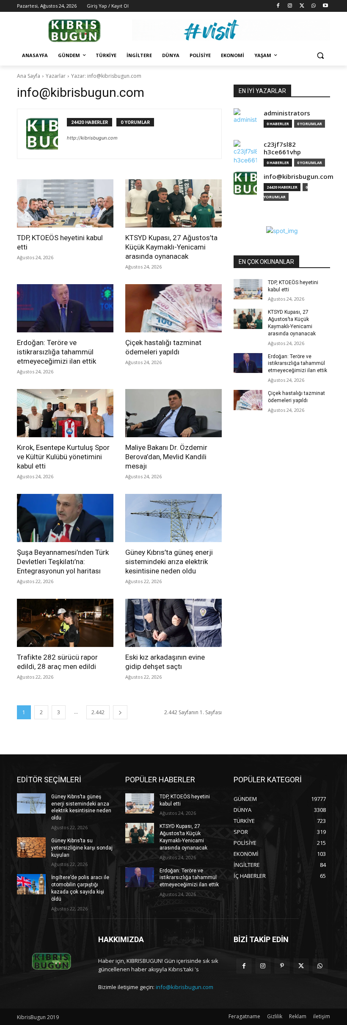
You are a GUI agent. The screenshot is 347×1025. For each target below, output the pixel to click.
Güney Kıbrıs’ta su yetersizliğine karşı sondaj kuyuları (82, 848)
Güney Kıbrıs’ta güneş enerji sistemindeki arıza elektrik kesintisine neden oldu (169, 561)
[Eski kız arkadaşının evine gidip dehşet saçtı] (173, 623)
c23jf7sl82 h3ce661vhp (282, 148)
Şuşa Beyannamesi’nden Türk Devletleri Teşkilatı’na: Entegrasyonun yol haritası (63, 561)
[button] (320, 56)
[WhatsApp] (313, 6)
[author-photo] (46, 134)
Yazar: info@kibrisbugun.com (106, 75)
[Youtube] (325, 6)
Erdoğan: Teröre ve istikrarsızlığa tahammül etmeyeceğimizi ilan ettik (56, 351)
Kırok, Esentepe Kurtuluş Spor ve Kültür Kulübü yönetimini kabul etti (63, 456)
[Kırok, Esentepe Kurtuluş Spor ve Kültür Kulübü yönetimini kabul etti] (65, 413)
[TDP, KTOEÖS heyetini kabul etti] (65, 203)
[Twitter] (302, 6)
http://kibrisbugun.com (92, 138)
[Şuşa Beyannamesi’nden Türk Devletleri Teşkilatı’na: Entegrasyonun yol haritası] (65, 518)
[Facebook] (278, 6)
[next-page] (120, 712)
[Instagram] (290, 6)
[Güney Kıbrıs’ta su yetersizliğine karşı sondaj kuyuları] (31, 847)
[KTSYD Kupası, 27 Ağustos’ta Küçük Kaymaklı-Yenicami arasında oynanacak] (173, 203)
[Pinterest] (282, 966)
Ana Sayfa (28, 75)
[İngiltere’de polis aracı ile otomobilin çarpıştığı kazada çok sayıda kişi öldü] (31, 884)
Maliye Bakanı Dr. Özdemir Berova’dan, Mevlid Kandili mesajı (166, 456)
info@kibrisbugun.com (298, 177)
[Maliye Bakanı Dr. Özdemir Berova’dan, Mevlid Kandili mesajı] (173, 413)
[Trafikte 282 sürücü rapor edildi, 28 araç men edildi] (65, 623)
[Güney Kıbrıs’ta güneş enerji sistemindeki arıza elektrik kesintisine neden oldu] (173, 518)
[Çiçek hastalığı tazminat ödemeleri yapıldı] (173, 308)
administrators (287, 113)
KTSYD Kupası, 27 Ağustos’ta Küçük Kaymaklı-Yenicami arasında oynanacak (171, 246)
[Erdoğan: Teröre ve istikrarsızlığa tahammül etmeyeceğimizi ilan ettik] (65, 308)
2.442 (98, 712)
